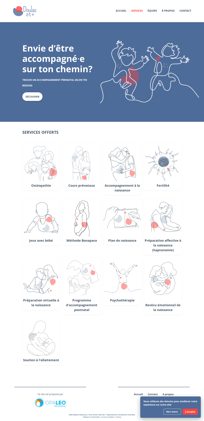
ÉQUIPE (152, 10)
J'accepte (190, 411)
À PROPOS (168, 10)
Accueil (138, 394)
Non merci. (172, 411)
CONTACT (185, 10)
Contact (153, 394)
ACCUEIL (121, 10)
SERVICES (137, 10)
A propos (168, 394)
